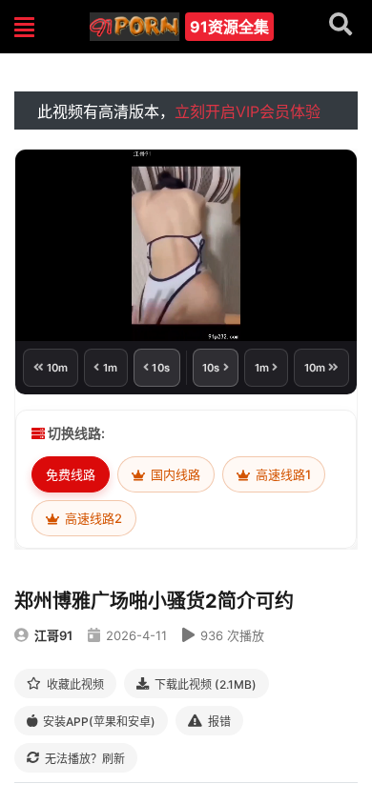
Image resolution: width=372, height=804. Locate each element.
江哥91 (53, 635)
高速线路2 (92, 518)
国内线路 (174, 474)
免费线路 (70, 474)
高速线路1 (282, 474)
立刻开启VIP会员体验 (247, 111)
